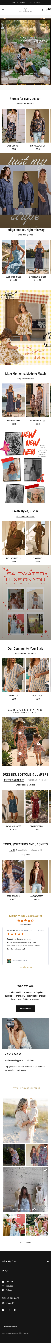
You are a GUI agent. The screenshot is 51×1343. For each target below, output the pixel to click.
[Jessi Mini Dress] (13, 400)
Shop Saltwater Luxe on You (25, 653)
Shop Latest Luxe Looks (25, 516)
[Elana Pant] (37, 538)
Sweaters (36, 850)
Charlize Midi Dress (37, 277)
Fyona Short (37, 695)
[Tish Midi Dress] (37, 806)
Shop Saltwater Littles (25, 378)
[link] (25, 961)
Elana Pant (37, 558)
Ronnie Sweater (37, 145)
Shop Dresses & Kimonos (25, 785)
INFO (5, 1270)
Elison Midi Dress (13, 277)
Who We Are (9, 1261)
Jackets (22, 850)
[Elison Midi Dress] (13, 257)
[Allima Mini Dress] (37, 400)
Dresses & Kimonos (14, 780)
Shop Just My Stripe (25, 235)
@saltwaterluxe (15, 1066)
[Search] (43, 10)
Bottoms (32, 780)
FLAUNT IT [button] (27, 1093)
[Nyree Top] (13, 675)
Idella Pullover (13, 558)
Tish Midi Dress (36, 826)
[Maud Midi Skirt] (13, 126)
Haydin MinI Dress (13, 826)
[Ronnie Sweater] (37, 126)
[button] (25, 1120)
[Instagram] (11, 1310)
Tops (12, 850)
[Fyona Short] (37, 675)
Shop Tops (25, 855)
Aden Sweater (13, 896)
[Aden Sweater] (13, 876)
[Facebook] (5, 1310)
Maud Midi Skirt (13, 145)
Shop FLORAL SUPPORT (25, 104)
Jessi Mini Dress (13, 420)
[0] (47, 10)
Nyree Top (13, 695)
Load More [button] (25, 1242)
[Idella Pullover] (13, 538)
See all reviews (25, 967)
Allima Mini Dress (37, 420)
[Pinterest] (17, 1310)
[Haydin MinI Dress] (13, 806)
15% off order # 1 (8, 1303)
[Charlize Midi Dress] (37, 257)
